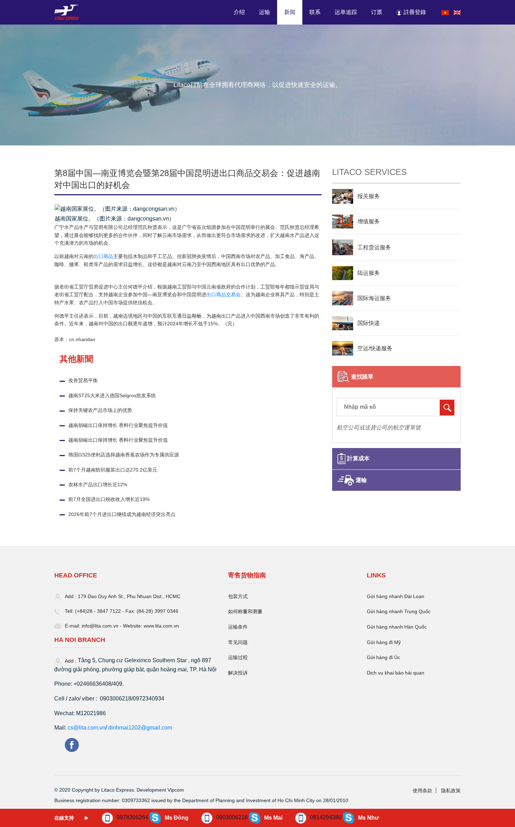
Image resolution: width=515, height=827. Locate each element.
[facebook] (72, 744)
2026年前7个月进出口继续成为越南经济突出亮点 (122, 514)
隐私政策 (451, 790)
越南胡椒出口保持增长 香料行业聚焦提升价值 (118, 425)
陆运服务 (368, 273)
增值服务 (368, 221)
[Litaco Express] (66, 13)
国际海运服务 (374, 298)
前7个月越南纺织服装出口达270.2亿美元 (112, 470)
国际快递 (368, 323)
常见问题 (238, 642)
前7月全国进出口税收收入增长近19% (109, 499)
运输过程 (238, 657)
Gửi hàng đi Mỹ (384, 642)
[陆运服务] (342, 273)
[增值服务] (342, 222)
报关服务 (368, 196)
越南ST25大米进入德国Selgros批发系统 (112, 395)
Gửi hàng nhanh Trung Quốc (399, 611)
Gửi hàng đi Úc (383, 657)
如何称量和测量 (245, 611)
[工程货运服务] (342, 247)
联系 (315, 12)
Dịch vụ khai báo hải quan (395, 673)
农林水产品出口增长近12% (97, 484)
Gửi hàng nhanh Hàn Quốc (397, 627)
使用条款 (422, 790)
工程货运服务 (374, 247)
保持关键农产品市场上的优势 (100, 410)
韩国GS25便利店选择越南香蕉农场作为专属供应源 (123, 454)
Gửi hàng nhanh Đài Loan (395, 596)
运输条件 (238, 627)
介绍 (239, 12)
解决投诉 (238, 673)
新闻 (289, 12)
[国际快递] (342, 323)
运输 (264, 12)
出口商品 (103, 256)
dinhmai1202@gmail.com (140, 728)
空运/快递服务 (374, 348)
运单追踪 (346, 12)
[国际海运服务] (342, 298)
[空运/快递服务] (342, 348)
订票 (376, 12)
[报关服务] (342, 196)
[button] (411, 12)
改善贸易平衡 (83, 380)
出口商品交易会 (223, 294)
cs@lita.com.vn (86, 728)
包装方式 (238, 596)
